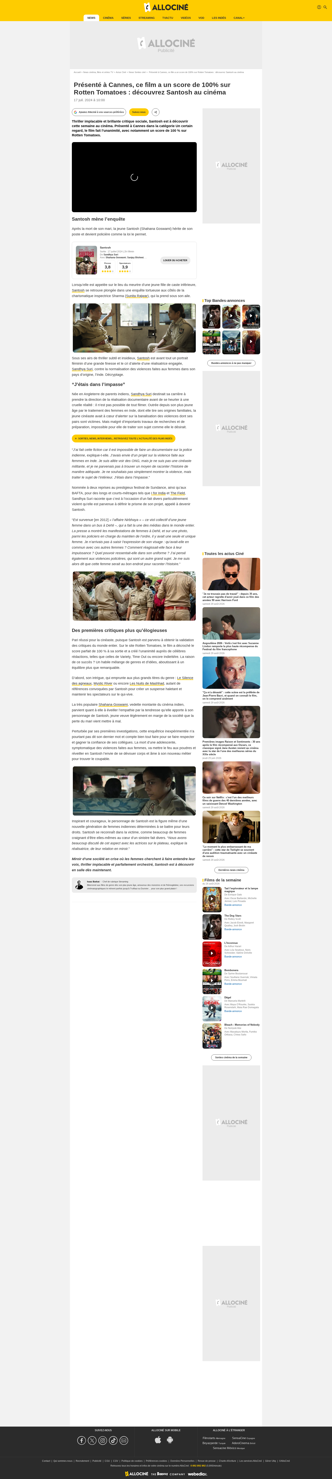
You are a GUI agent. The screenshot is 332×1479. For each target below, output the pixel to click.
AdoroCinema (240, 1443)
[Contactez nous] (124, 1440)
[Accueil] (166, 7)
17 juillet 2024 (115, 251)
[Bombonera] (212, 981)
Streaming (147, 17)
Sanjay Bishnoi (135, 257)
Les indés (219, 17)
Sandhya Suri (111, 254)
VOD (201, 17)
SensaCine (239, 1438)
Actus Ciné (121, 72)
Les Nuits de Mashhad (147, 683)
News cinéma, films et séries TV (98, 72)
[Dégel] (212, 1008)
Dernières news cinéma (231, 870)
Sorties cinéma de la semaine (231, 1057)
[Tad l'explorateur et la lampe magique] (212, 899)
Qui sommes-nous (62, 1461)
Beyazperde (210, 1443)
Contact (46, 1461)
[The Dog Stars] (212, 927)
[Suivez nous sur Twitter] (93, 1440)
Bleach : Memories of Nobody (242, 1024)
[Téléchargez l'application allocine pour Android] (172, 1439)
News (91, 17)
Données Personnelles (182, 1461)
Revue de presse (207, 1461)
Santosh (105, 247)
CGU (107, 1461)
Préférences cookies (156, 1461)
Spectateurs (125, 263)
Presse (107, 263)
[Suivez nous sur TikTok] (114, 1440)
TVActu (167, 17)
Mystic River (103, 683)
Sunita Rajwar (137, 296)
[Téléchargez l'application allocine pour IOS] (160, 1439)
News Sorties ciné (137, 72)
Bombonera (231, 970)
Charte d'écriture (227, 1461)
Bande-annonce (233, 904)
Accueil (77, 72)
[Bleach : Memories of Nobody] (212, 1036)
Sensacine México (224, 1448)
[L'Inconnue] (212, 954)
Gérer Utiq (270, 1461)
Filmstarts (209, 1438)
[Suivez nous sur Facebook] (82, 1440)
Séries (126, 17)
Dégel (227, 997)
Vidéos (186, 17)
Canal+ (239, 17)
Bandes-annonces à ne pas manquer (231, 363)
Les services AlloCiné (250, 1461)
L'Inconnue (231, 943)
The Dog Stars (232, 915)
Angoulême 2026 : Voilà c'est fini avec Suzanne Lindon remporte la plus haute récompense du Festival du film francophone (231, 646)
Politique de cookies (132, 1461)
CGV (115, 1461)
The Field (177, 493)
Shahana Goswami (116, 257)
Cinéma (108, 17)
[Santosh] (86, 260)
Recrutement (82, 1461)
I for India (158, 493)
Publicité (96, 1461)
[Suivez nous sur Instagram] (103, 1440)
